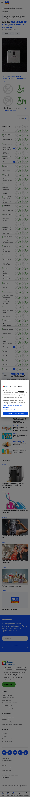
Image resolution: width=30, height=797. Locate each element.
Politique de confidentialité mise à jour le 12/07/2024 (13, 406)
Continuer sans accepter (20, 382)
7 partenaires (21, 390)
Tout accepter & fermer (16, 413)
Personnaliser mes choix (9, 409)
